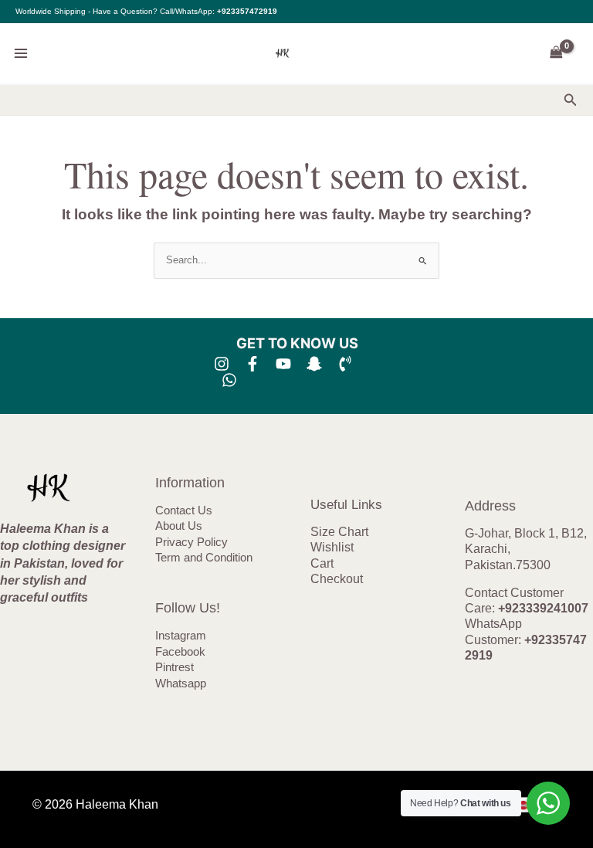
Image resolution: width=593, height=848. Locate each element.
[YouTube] (283, 363)
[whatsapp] (229, 380)
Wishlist (332, 547)
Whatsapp (180, 683)
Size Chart (339, 531)
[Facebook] (252, 363)
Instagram (180, 635)
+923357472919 (247, 11)
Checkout (336, 578)
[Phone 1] (345, 363)
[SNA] (314, 363)
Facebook (180, 652)
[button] (571, 100)
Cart (322, 563)
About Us (178, 526)
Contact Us (183, 510)
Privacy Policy (191, 542)
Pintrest (174, 667)
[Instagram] (221, 363)
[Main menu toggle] (21, 53)
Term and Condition (203, 557)
